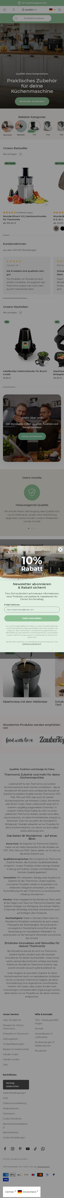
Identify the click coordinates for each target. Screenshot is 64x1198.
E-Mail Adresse (12, 604)
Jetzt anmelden (32, 618)
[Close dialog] (60, 549)
